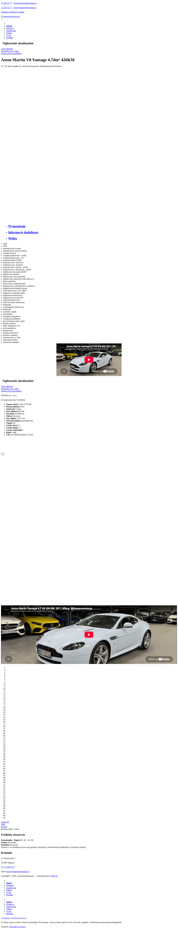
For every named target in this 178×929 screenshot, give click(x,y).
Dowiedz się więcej (17, 927)
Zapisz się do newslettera (11, 53)
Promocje (10, 28)
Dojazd (4, 827)
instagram (5, 12)
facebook (13, 12)
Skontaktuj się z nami (10, 51)
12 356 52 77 (6, 3)
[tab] (91, 226)
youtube (21, 12)
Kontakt (9, 38)
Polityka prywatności (18, 918)
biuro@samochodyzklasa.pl (25, 3)
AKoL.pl (54, 876)
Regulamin (6, 918)
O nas (8, 35)
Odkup (9, 33)
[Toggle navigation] (2, 19)
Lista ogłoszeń (7, 49)
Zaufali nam (11, 31)
